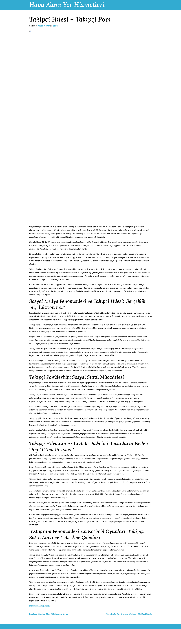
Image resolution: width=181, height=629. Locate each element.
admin (55, 26)
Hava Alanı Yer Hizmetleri (67, 5)
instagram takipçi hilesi (39, 606)
